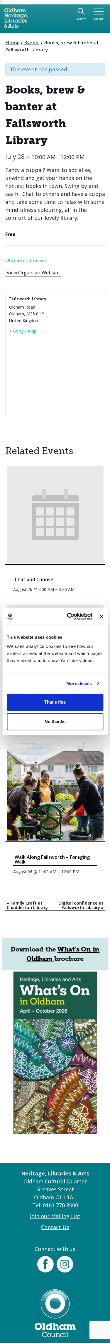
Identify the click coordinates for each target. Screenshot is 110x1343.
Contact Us (55, 1227)
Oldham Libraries (25, 260)
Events (32, 42)
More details (79, 683)
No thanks (55, 721)
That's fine (55, 702)
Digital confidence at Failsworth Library (81, 905)
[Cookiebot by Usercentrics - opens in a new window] (69, 616)
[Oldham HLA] (16, 20)
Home (12, 42)
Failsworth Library (27, 299)
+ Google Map (22, 331)
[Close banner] (101, 616)
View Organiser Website (33, 272)
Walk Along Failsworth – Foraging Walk (52, 859)
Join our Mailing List (55, 1216)
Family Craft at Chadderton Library (27, 905)
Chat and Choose (34, 579)
